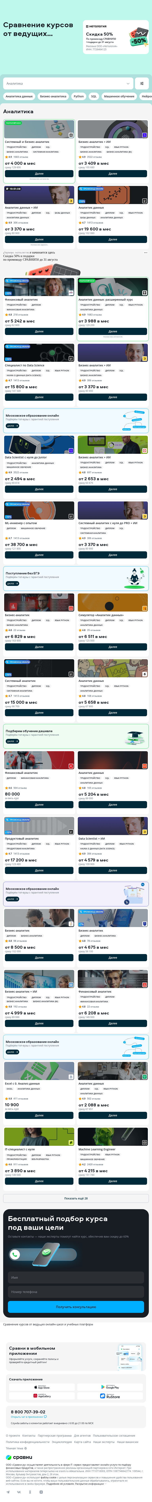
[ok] (30, 1492)
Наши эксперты (104, 1442)
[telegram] (8, 1492)
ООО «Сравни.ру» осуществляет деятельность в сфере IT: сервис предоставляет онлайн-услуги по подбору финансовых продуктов (68, 1466)
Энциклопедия (62, 1442)
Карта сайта (82, 1442)
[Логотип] (76, 1457)
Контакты (28, 1435)
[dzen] (41, 1492)
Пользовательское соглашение (114, 1435)
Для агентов (82, 1435)
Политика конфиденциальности (27, 1442)
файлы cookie (48, 1477)
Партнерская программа (55, 1435)
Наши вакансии (127, 1442)
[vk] (19, 1492)
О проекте (13, 1435)
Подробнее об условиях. (60, 1483)
